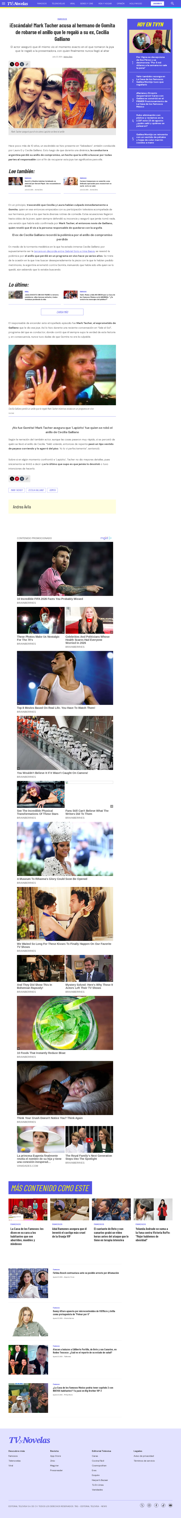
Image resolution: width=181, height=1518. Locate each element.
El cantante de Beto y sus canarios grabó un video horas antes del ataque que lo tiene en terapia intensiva (111, 1234)
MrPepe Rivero (68, 1395)
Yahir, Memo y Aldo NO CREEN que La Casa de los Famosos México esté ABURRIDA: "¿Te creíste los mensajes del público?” (97, 297)
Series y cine (86, 3)
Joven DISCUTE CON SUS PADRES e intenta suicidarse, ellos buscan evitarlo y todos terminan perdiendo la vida (42, 297)
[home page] (17, 3)
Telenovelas (58, 3)
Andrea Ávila (68, 56)
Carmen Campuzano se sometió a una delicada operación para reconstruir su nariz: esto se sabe (95, 183)
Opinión (120, 3)
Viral (72, 3)
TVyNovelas (67, 1356)
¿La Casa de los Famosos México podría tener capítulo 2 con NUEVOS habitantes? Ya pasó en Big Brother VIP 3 (83, 1389)
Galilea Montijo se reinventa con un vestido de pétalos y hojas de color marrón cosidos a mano (152, 138)
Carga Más (62, 312)
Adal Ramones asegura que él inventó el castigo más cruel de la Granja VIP (69, 1232)
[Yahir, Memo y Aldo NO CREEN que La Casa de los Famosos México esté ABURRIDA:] (71, 295)
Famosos (42, 3)
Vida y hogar (105, 3)
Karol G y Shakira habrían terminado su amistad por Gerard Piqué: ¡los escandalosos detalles (43, 183)
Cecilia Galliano (35, 490)
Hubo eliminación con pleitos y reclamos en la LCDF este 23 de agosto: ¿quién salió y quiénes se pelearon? (150, 120)
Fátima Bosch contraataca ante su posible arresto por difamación (86, 1272)
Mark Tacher (16, 490)
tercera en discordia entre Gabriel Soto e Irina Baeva (64, 251)
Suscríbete (157, 3)
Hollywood (136, 3)
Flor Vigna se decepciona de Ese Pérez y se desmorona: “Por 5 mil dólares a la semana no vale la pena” (151, 62)
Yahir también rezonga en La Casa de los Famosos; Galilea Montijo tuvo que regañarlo (150, 80)
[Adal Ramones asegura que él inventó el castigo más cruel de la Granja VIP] (69, 1209)
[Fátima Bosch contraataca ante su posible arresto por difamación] (28, 1283)
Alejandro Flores (69, 1277)
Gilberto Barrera (69, 1318)
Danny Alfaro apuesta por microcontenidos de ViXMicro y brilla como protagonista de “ (84, 1313)
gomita (52, 490)
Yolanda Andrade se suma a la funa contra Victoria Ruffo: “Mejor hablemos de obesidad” (153, 1234)
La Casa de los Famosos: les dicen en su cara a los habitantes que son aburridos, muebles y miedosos (27, 1236)
